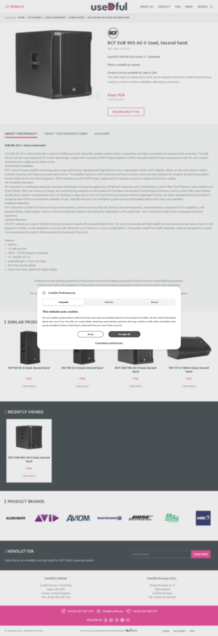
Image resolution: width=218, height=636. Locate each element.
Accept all (124, 334)
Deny (91, 334)
